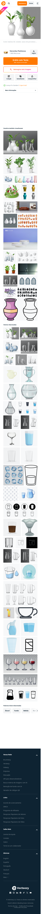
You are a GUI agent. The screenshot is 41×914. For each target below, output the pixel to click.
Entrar (31, 3)
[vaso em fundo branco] (11, 217)
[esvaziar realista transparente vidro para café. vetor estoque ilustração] (12, 737)
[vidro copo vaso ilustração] (11, 495)
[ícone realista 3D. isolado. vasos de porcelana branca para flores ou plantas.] (11, 410)
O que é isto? (23, 85)
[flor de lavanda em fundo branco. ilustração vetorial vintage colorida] (29, 357)
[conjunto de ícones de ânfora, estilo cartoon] (13, 260)
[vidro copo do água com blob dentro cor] (11, 814)
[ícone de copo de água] (20, 720)
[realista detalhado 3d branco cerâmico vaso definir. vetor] (10, 246)
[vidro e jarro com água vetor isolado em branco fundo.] (12, 703)
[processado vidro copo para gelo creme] (11, 755)
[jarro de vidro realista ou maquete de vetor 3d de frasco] (11, 798)
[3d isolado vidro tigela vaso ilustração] (11, 531)
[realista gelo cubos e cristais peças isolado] (13, 663)
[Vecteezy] (3, 3)
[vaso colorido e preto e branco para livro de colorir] (20, 386)
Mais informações (10, 89)
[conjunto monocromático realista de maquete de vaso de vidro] (26, 214)
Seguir (34, 53)
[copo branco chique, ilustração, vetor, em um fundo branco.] (14, 885)
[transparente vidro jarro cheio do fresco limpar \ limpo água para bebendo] (11, 899)
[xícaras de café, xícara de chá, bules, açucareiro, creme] (13, 309)
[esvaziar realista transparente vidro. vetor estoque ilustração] (11, 626)
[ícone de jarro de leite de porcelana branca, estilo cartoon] (11, 478)
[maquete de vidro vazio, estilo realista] (25, 752)
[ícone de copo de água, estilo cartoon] (11, 609)
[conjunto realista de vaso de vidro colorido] (15, 187)
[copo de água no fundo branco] (11, 832)
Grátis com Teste (20, 61)
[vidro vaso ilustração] (11, 513)
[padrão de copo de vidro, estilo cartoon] (24, 682)
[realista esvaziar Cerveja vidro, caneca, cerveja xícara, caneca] (20, 854)
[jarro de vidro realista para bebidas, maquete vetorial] (11, 784)
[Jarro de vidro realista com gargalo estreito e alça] (11, 575)
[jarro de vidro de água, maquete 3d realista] (11, 561)
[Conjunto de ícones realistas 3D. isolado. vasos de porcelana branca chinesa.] (8, 178)
